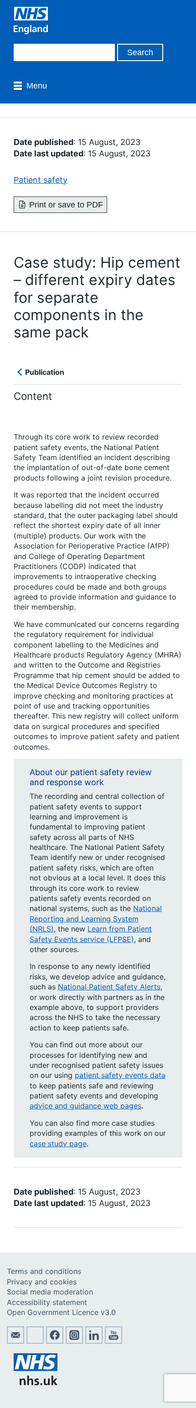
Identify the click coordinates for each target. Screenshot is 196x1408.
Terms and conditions (44, 1271)
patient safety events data (120, 1075)
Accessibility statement (47, 1302)
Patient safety (40, 180)
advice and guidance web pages (85, 1105)
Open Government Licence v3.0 (61, 1312)
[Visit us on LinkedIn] (94, 1341)
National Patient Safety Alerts (109, 986)
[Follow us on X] (35, 1341)
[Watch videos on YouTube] (113, 1341)
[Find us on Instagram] (74, 1341)
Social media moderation (50, 1291)
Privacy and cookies (42, 1281)
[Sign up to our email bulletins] (15, 1341)
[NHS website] (35, 1382)
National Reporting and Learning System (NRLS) (96, 918)
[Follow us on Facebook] (54, 1341)
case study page (58, 1143)
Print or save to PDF (66, 204)
